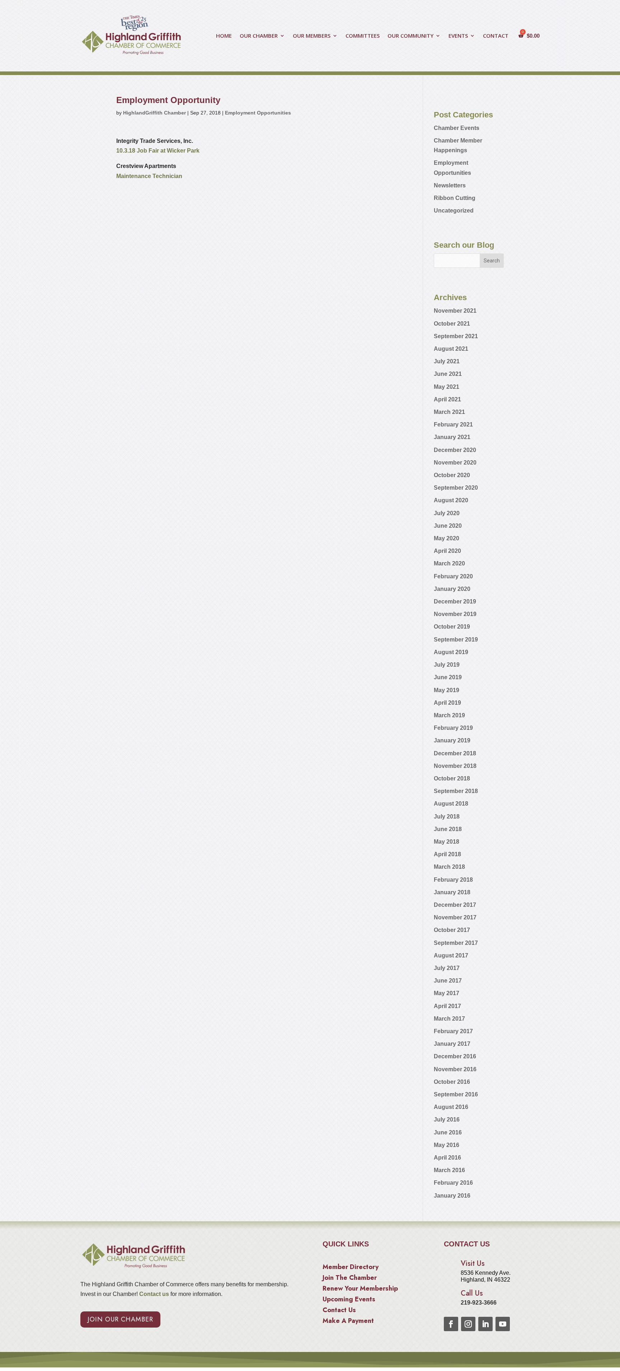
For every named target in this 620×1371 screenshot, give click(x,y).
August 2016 (451, 1107)
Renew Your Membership (360, 1289)
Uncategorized (454, 210)
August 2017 (451, 955)
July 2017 (447, 968)
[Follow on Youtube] (502, 1324)
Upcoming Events (349, 1300)
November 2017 (455, 917)
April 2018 (447, 854)
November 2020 (455, 463)
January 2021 (452, 437)
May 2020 (446, 538)
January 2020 (452, 589)
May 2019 (446, 690)
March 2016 (449, 1170)
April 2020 (447, 551)
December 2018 (455, 753)
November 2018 (455, 766)
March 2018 (449, 867)
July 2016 (447, 1119)
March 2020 (449, 563)
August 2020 (451, 500)
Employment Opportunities (258, 113)
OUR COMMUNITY (410, 36)
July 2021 (447, 361)
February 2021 (453, 424)
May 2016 (446, 1145)
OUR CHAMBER (259, 36)
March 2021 (449, 412)
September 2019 (456, 639)
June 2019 (448, 677)
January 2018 (452, 892)
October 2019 (452, 627)
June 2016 (448, 1132)
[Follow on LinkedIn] (485, 1324)
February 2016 (453, 1183)
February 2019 (453, 728)
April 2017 (447, 1006)
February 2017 (453, 1031)
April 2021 (447, 399)
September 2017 (456, 943)
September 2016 (456, 1094)
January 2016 (452, 1196)
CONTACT (495, 36)
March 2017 (449, 1019)
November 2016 (455, 1069)
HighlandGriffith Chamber (154, 113)
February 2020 (453, 576)
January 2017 (452, 1044)
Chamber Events (456, 128)
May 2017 (446, 993)
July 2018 (447, 816)
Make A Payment (348, 1321)
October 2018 (452, 778)
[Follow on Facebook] (451, 1324)
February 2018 (453, 880)
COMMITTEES (363, 36)
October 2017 (452, 930)
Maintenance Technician (149, 176)
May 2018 (446, 842)
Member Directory (351, 1268)
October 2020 (452, 475)
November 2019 (455, 614)
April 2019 (447, 703)
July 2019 (447, 665)
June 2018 (448, 829)
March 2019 (449, 715)
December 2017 (455, 905)
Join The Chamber (350, 1278)
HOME (224, 36)
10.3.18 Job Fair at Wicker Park (157, 151)
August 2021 (451, 349)
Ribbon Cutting (454, 198)
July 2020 (447, 513)
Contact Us (339, 1311)
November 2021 (455, 311)
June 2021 (448, 374)
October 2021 (452, 324)
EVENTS (458, 36)
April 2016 (447, 1158)
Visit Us (473, 1263)
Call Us (472, 1293)
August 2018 (451, 804)
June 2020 (448, 526)
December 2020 (455, 450)
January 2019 (452, 740)
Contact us (153, 1294)
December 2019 (455, 601)
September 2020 (456, 488)
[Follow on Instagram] (468, 1324)
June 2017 (448, 981)
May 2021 (446, 387)
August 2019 (451, 652)
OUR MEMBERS (311, 36)
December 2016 (455, 1056)
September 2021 (456, 336)
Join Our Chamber (120, 1319)
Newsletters (450, 185)
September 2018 (456, 791)
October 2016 (452, 1082)
